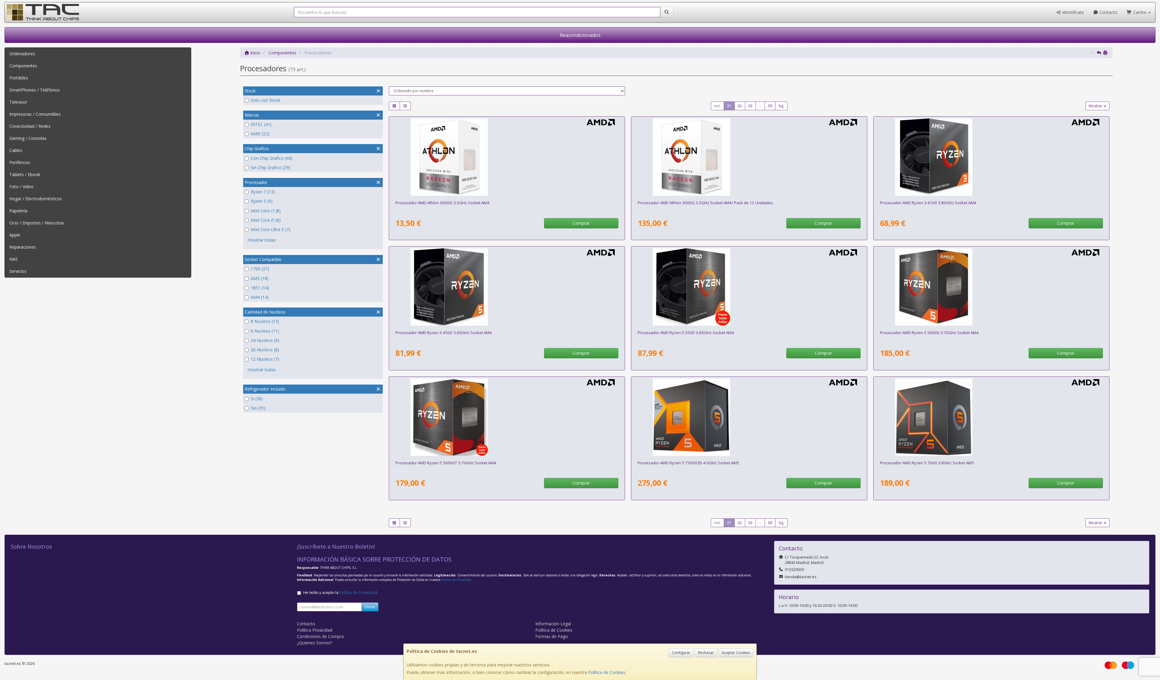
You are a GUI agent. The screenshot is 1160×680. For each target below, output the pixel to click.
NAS (13, 259)
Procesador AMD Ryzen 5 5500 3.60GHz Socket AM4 (686, 332)
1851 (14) (260, 288)
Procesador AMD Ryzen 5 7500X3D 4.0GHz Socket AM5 (688, 463)
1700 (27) (260, 269)
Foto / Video (21, 186)
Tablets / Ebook (24, 174)
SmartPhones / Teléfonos (34, 90)
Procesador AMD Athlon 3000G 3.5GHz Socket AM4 (442, 202)
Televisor (18, 102)
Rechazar (706, 652)
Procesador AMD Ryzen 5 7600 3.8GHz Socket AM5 (927, 463)
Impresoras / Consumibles (35, 114)
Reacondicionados (580, 35)
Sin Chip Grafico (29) (270, 167)
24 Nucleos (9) (265, 340)
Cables (15, 150)
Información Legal (553, 624)
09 (770, 105)
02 (740, 105)
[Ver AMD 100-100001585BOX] (507, 417)
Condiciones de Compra (320, 636)
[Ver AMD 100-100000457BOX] (749, 287)
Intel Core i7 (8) (266, 211)
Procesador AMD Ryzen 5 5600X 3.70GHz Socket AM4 (929, 332)
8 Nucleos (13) (265, 321)
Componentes (23, 66)
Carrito (1140, 12)
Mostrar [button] (1096, 105)
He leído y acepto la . (340, 592)
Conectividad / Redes (29, 126)
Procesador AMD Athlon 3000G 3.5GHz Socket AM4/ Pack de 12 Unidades (705, 202)
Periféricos (19, 162)
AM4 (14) (260, 297)
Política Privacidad (314, 630)
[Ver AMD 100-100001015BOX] (991, 417)
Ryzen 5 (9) (261, 201)
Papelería (18, 211)
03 (750, 105)
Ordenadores (22, 53)
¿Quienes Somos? (314, 643)
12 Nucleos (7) (265, 359)
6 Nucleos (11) (265, 331)
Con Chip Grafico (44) (271, 158)
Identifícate (1072, 12)
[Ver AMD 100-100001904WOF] (749, 417)
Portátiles (18, 78)
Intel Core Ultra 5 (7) (270, 229)
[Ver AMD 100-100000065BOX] (991, 287)
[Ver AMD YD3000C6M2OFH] (507, 157)
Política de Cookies (606, 672)
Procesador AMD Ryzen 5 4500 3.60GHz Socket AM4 (443, 332)
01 (729, 105)
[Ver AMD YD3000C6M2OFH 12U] (749, 157)
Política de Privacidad (456, 580)
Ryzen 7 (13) (263, 192)
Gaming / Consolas (28, 138)
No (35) (258, 408)
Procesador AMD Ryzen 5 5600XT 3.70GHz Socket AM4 (445, 463)
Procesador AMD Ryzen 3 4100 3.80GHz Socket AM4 (928, 202)
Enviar (370, 606)
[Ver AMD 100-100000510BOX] (991, 157)
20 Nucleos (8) (265, 350)
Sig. (781, 105)
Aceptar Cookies (736, 652)
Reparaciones (22, 247)
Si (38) (257, 398)
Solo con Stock (265, 100)
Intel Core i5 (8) (266, 220)
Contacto (1107, 12)
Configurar (681, 652)
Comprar (581, 223)
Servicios (18, 271)
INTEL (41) (261, 124)
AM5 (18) (260, 278)
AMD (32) (260, 134)
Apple (14, 235)
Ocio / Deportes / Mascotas (36, 223)
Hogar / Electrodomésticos (35, 198)
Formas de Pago (551, 636)
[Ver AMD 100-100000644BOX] (507, 287)
